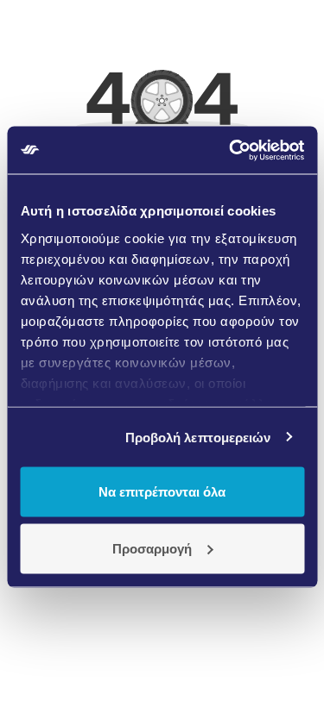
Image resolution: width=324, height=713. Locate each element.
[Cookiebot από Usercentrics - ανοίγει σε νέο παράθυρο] (230, 150)
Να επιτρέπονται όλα (162, 492)
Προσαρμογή (152, 548)
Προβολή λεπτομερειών (198, 436)
